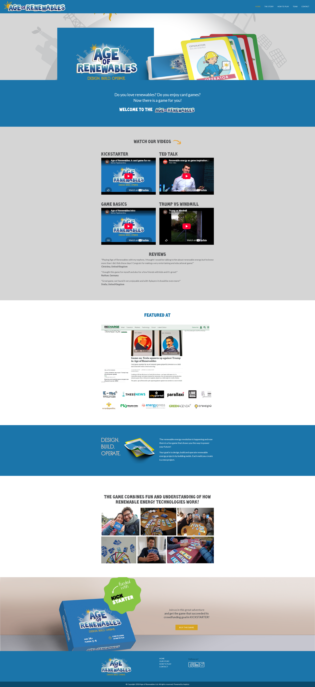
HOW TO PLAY (165, 664)
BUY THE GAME (186, 627)
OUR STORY (164, 661)
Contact (305, 6)
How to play (283, 6)
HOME (162, 658)
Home (257, 6)
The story (269, 6)
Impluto (186, 684)
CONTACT (163, 667)
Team (295, 6)
